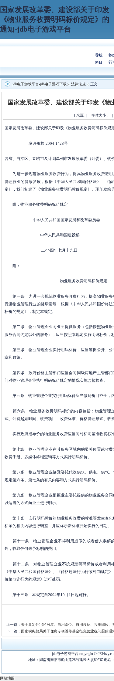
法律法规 (78, 84)
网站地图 (7, 678)
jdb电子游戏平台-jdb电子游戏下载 (39, 84)
